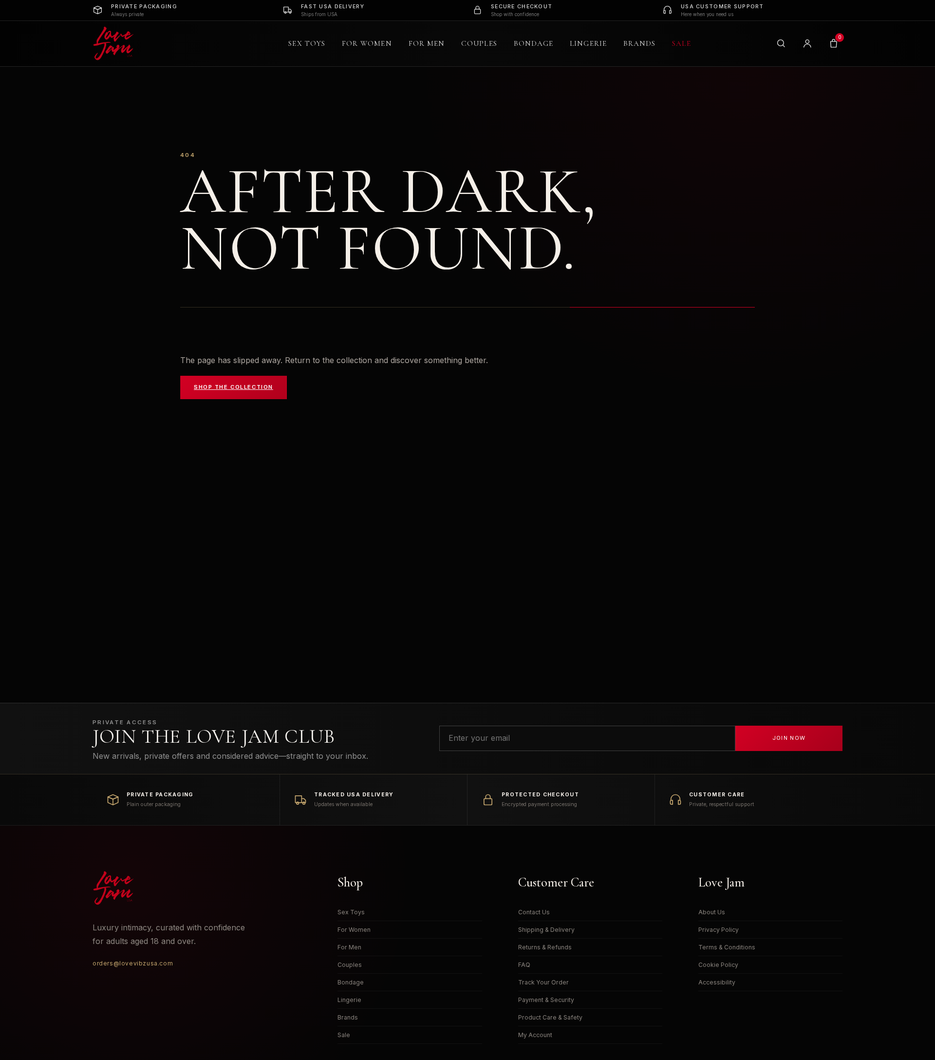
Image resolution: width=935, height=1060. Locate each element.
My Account (535, 1035)
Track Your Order (543, 982)
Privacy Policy (718, 929)
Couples (479, 43)
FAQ (524, 964)
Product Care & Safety (550, 1017)
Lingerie (588, 43)
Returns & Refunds (545, 947)
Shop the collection (233, 387)
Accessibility (716, 982)
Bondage (534, 43)
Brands (639, 43)
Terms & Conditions (726, 947)
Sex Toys (306, 43)
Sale (681, 43)
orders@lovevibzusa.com (133, 963)
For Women (367, 43)
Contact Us (534, 912)
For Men (427, 43)
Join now (789, 737)
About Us (711, 912)
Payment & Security (546, 999)
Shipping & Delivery (546, 929)
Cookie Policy (718, 964)
